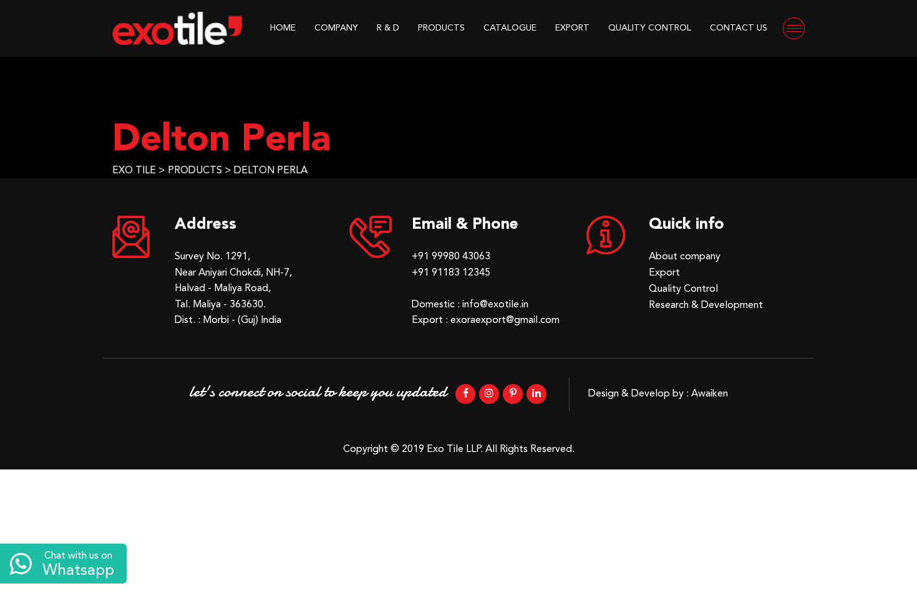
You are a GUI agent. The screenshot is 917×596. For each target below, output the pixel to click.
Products (441, 28)
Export (572, 28)
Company (336, 28)
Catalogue (509, 28)
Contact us (738, 28)
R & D (388, 28)
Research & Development (706, 305)
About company (684, 257)
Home (283, 28)
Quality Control (649, 28)
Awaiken (709, 394)
